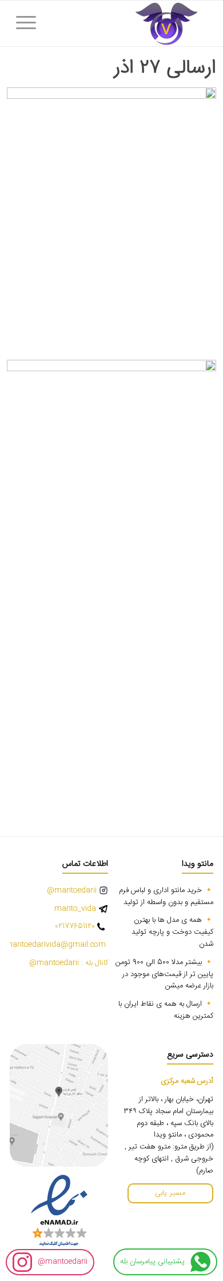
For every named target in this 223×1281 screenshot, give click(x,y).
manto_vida (75, 909)
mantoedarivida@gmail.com (56, 945)
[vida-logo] (132, 23)
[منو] (29, 23)
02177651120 (75, 927)
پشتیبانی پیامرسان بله (152, 1261)
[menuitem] (29, 23)
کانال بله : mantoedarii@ (68, 963)
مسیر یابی (170, 1193)
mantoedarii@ (62, 1261)
